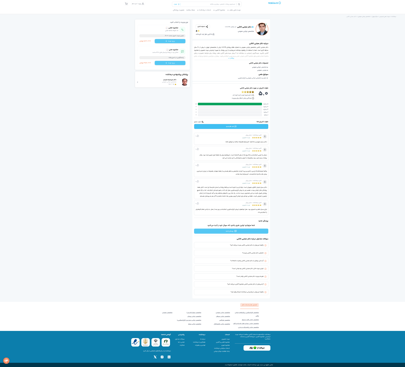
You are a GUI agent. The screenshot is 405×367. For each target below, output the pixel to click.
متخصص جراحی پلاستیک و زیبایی (248, 327)
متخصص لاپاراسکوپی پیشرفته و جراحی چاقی (247, 314)
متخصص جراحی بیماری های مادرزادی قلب (246, 323)
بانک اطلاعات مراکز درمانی (222, 351)
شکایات (182, 345)
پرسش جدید (229, 231)
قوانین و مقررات (200, 345)
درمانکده (393, 17)
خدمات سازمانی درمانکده (222, 348)
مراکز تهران (375, 17)
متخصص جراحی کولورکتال (222, 324)
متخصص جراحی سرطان (223, 316)
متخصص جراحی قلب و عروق (250, 320)
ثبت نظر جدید (230, 126)
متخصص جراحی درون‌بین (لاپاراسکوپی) (189, 320)
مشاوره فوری (225, 345)
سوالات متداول (180, 339)
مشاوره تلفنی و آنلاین (223, 342)
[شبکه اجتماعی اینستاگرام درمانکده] (162, 357)
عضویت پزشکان (178, 10)
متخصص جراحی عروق (194, 324)
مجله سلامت (190, 10)
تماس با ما (181, 342)
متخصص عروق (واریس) (194, 313)
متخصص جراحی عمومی (364, 17)
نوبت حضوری (226, 339)
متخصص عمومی (167, 313)
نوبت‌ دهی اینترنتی (384, 17)
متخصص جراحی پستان (194, 316)
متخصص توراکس (224, 320)
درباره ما (202, 339)
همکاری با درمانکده (199, 342)
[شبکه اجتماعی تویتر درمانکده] (155, 357)
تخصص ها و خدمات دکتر (249, 305)
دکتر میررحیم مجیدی (169, 80)
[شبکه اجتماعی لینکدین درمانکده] (169, 357)
